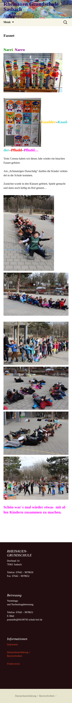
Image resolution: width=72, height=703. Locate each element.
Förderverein (13, 664)
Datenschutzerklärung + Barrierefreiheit (34, 696)
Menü (6, 22)
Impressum (13, 644)
